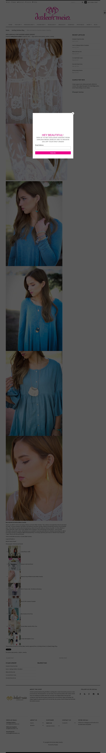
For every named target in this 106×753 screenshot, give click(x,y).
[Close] (73, 113)
